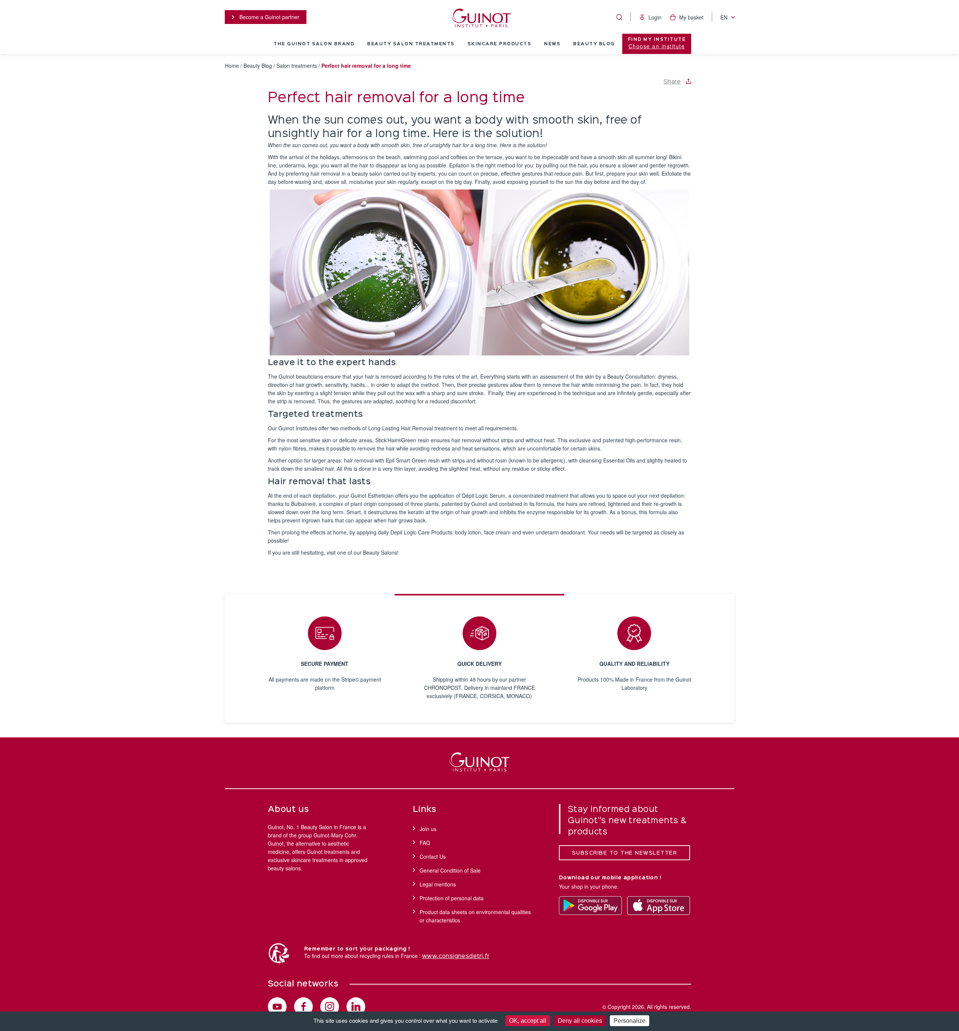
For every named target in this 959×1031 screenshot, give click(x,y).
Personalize (629, 1021)
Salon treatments (296, 65)
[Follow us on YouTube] (277, 1006)
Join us (428, 829)
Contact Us (433, 856)
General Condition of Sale (450, 870)
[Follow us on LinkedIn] (356, 1006)
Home (232, 65)
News (552, 44)
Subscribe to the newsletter (624, 853)
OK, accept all (527, 1021)
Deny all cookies (580, 1021)
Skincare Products (500, 44)
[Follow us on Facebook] (303, 1006)
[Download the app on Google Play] (590, 905)
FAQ (425, 842)
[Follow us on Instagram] (329, 1006)
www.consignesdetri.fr (455, 956)
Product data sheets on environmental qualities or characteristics (475, 916)
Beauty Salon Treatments (411, 44)
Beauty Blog (594, 44)
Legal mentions (438, 884)
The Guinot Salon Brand (313, 44)
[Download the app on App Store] (658, 905)
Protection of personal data (452, 898)
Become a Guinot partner (268, 17)
